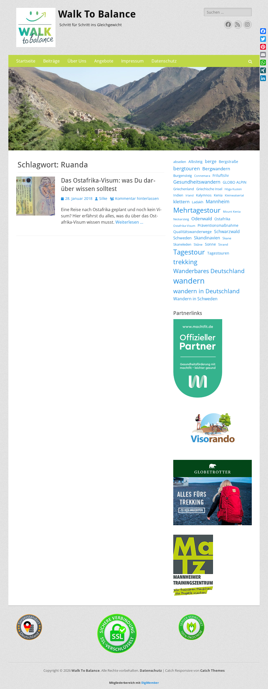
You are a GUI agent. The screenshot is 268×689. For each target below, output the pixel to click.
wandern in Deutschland (206, 291)
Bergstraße (228, 161)
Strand (223, 244)
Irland (190, 195)
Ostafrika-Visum (184, 226)
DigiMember (150, 683)
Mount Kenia (232, 211)
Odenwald (201, 219)
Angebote (103, 61)
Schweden (182, 237)
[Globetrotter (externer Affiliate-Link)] (212, 524)
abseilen (179, 161)
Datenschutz (164, 61)
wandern (189, 280)
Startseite (25, 61)
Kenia (218, 195)
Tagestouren (218, 253)
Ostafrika (222, 218)
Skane (226, 238)
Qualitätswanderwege (192, 231)
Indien (178, 195)
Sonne (210, 244)
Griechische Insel (209, 189)
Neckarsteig (181, 219)
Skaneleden (182, 244)
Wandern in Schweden (195, 299)
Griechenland (183, 189)
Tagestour (189, 252)
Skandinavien (207, 238)
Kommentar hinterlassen (137, 198)
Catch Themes (212, 670)
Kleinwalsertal (234, 195)
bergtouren (186, 168)
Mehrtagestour (197, 210)
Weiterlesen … (129, 222)
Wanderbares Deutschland (208, 271)
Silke (103, 198)
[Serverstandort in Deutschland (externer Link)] (29, 638)
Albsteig (195, 161)
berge (210, 161)
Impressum (132, 61)
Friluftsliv (221, 175)
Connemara (202, 176)
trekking (185, 262)
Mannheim (218, 201)
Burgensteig (182, 175)
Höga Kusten (233, 189)
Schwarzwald (227, 231)
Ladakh (197, 202)
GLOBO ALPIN (235, 182)
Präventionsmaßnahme (218, 225)
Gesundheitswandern (196, 182)
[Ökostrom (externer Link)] (191, 638)
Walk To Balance (97, 14)
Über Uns (77, 61)
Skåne (198, 244)
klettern (181, 202)
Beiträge (51, 61)
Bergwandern (216, 169)
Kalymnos (203, 195)
